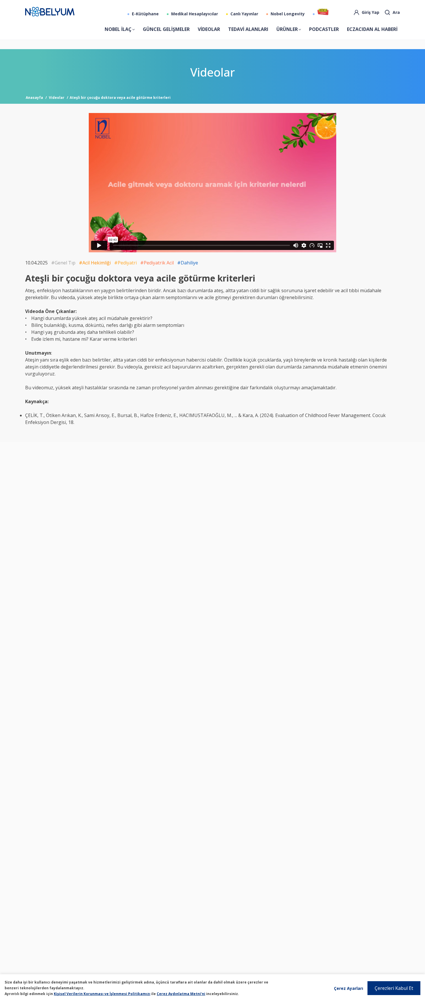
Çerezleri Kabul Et (394, 988)
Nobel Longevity (287, 13)
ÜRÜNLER (287, 29)
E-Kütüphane (145, 13)
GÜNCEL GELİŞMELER (166, 29)
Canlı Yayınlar (243, 13)
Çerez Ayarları (348, 988)
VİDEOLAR (209, 29)
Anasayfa (34, 97)
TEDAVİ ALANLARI (248, 29)
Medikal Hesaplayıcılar (194, 13)
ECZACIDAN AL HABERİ (372, 29)
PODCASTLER (324, 29)
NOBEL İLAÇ (118, 29)
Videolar (56, 97)
